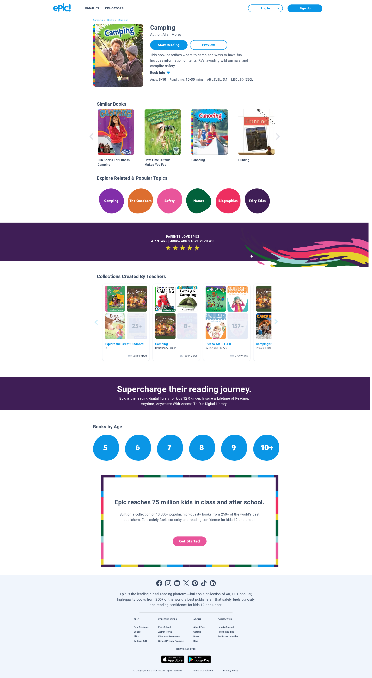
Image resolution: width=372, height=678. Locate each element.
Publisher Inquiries (228, 636)
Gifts (136, 636)
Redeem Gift (140, 641)
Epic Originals (141, 627)
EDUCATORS (114, 8)
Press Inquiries (226, 631)
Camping (98, 20)
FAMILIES (92, 8)
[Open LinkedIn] (213, 583)
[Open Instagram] (168, 583)
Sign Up (305, 8)
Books (110, 20)
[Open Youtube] (177, 583)
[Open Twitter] (186, 583)
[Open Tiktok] (204, 583)
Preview (208, 45)
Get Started (189, 541)
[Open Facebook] (159, 583)
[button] (126, 322)
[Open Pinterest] (195, 583)
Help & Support (226, 627)
